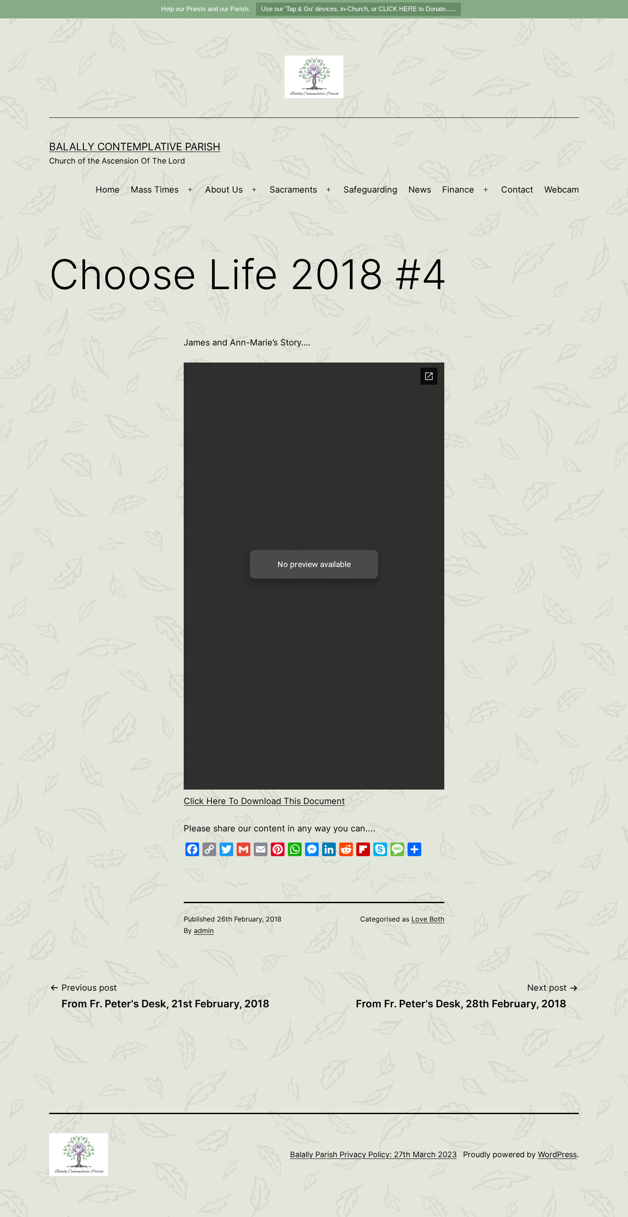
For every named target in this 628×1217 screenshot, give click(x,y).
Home (108, 189)
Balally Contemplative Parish (134, 146)
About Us (224, 189)
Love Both (427, 919)
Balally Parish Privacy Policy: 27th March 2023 (373, 1154)
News (419, 189)
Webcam (561, 189)
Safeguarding (370, 189)
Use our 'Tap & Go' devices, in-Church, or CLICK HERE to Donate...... (358, 8)
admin (204, 930)
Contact (517, 189)
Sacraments (293, 189)
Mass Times (155, 189)
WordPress (557, 1154)
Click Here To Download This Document (264, 801)
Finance (458, 189)
